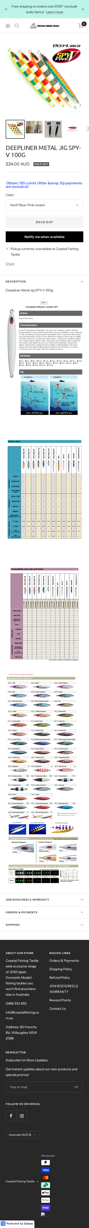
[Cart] (80, 25)
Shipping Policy (60, 969)
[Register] (76, 1087)
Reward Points (60, 1000)
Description (16, 281)
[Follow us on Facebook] (11, 1116)
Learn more (54, 12)
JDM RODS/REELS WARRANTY (63, 989)
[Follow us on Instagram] (21, 1116)
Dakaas (28, 1223)
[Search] (17, 26)
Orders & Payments (21, 912)
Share (10, 264)
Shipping (13, 924)
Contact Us (57, 1009)
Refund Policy (59, 977)
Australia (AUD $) (20, 1134)
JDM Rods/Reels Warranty (27, 899)
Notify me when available (44, 237)
